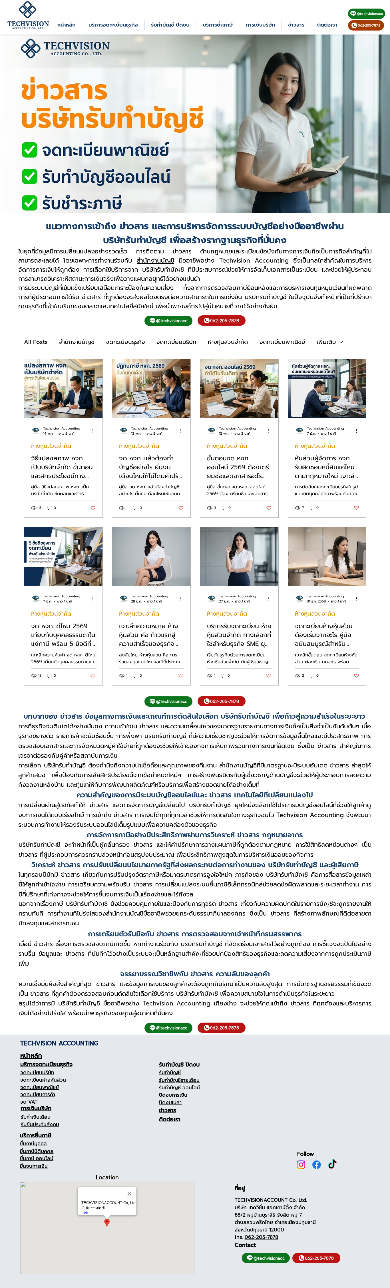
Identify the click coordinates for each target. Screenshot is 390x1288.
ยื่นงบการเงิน (34, 1166)
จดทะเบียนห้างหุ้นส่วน (43, 1080)
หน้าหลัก (31, 1055)
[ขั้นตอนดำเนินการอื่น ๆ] (94, 431)
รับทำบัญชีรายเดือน (179, 1080)
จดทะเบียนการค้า (37, 1094)
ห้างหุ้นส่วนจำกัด (228, 342)
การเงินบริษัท (36, 1108)
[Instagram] (301, 1164)
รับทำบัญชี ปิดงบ (179, 1065)
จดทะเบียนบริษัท (176, 342)
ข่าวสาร (167, 1110)
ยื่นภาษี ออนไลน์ (36, 1158)
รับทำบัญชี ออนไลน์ (179, 1087)
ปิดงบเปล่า (170, 1102)
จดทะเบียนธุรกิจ (125, 342)
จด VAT (28, 1102)
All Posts (36, 342)
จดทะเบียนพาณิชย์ (282, 342)
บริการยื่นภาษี (35, 1135)
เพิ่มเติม (326, 342)
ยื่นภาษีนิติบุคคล (36, 1151)
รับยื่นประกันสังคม (40, 1124)
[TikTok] (332, 1164)
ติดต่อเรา (169, 1119)
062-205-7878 (261, 1237)
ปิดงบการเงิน (173, 1095)
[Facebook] (316, 1164)
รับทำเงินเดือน (36, 1117)
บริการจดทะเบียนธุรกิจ (46, 1064)
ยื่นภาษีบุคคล (33, 1143)
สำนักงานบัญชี (155, 260)
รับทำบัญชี (170, 1072)
